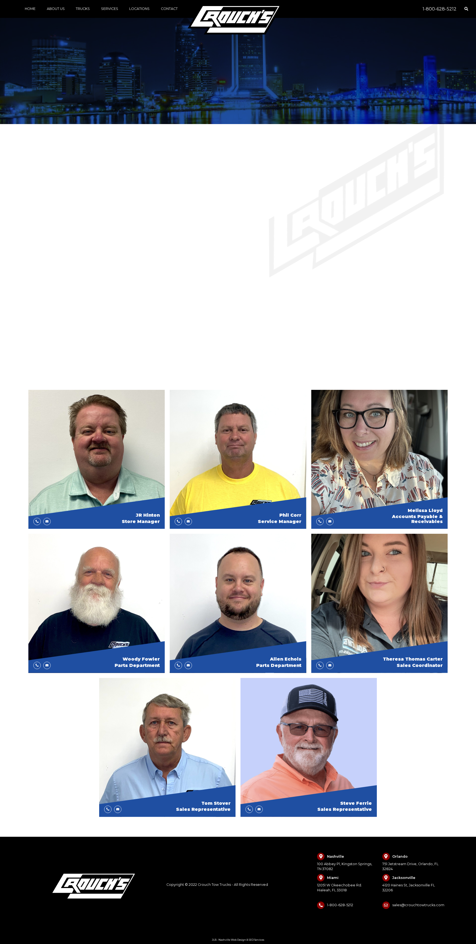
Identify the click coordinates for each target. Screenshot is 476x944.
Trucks (83, 9)
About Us (56, 9)
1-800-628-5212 (439, 9)
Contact (169, 9)
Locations (139, 9)
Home (30, 9)
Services (109, 9)
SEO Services (256, 939)
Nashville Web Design (232, 939)
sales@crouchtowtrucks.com (418, 905)
